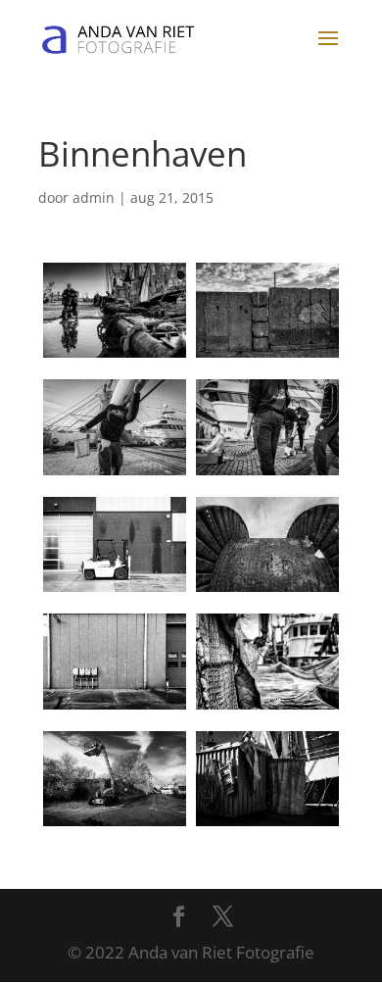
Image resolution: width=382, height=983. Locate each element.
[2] (267, 310)
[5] (114, 544)
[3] (114, 426)
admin (93, 197)
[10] (267, 778)
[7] (114, 661)
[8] (267, 661)
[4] (267, 426)
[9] (114, 778)
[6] (267, 544)
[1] (114, 310)
